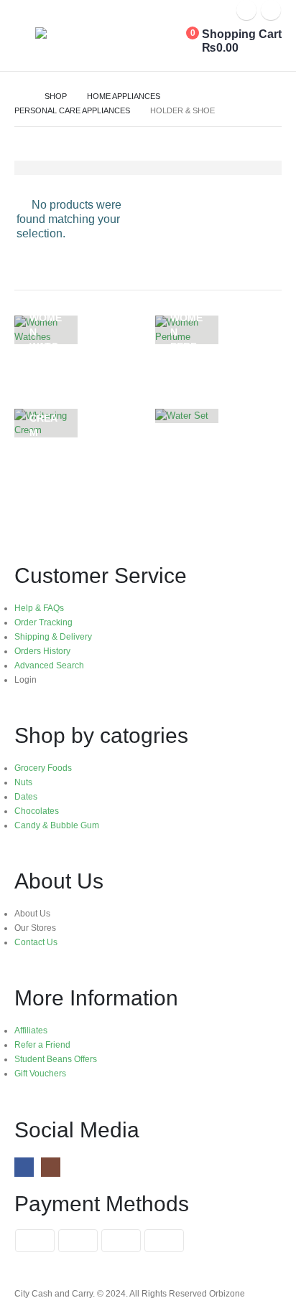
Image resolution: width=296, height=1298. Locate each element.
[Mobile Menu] (24, 45)
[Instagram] (271, 10)
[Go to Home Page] (19, 96)
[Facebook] (246, 10)
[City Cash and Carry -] (89, 37)
